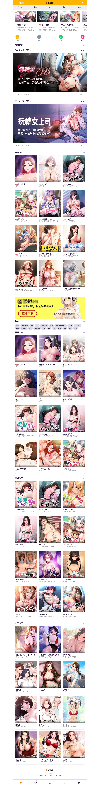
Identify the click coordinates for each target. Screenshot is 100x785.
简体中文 (46, 775)
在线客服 (40, 775)
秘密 (17, 328)
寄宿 (70, 328)
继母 (32, 326)
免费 (17, 326)
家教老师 (37, 328)
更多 (84, 45)
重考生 (70, 326)
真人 (30, 328)
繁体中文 (52, 775)
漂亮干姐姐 (24, 326)
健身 (75, 328)
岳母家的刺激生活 (61, 326)
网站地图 (58, 775)
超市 (65, 328)
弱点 (37, 326)
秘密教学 (77, 326)
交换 (54, 328)
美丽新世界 (44, 326)
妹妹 (49, 328)
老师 (43, 328)
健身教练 (23, 328)
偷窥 (51, 326)
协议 (59, 328)
